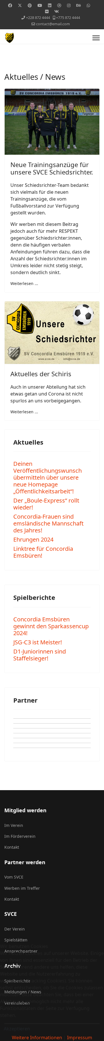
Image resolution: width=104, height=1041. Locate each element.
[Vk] (56, 11)
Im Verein (13, 825)
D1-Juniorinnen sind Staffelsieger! (39, 655)
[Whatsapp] (88, 5)
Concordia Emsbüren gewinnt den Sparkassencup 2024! (51, 626)
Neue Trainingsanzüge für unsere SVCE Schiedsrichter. (51, 168)
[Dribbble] (59, 5)
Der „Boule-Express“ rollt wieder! (46, 504)
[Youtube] (40, 5)
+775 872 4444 (68, 17)
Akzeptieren (17, 1029)
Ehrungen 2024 (33, 539)
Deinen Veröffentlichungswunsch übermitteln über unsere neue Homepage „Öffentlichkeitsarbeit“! (47, 477)
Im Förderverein (20, 836)
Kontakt (11, 847)
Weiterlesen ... (24, 283)
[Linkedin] (49, 5)
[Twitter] (20, 5)
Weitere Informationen (37, 1037)
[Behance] (78, 5)
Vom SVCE (13, 877)
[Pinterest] (30, 5)
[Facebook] (10, 5)
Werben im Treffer (22, 888)
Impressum (79, 1037)
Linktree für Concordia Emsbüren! (43, 552)
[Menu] (96, 37)
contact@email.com (53, 24)
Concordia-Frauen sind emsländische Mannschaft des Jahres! (48, 523)
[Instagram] (68, 5)
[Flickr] (47, 11)
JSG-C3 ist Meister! (37, 642)
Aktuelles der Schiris (40, 373)
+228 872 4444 (38, 17)
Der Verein (14, 929)
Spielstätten (15, 940)
